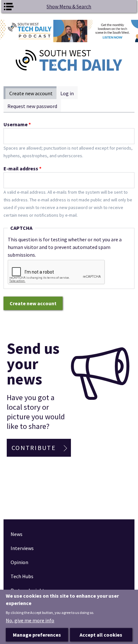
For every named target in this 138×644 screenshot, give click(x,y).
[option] (69, 31)
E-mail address (22, 168)
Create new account (32, 93)
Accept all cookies (101, 635)
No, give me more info (30, 620)
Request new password (32, 106)
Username (17, 124)
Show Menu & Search (69, 6)
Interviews (22, 548)
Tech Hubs (22, 576)
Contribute (34, 448)
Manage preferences (37, 635)
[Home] (69, 60)
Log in (67, 93)
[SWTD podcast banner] (69, 31)
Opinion (19, 562)
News (16, 534)
